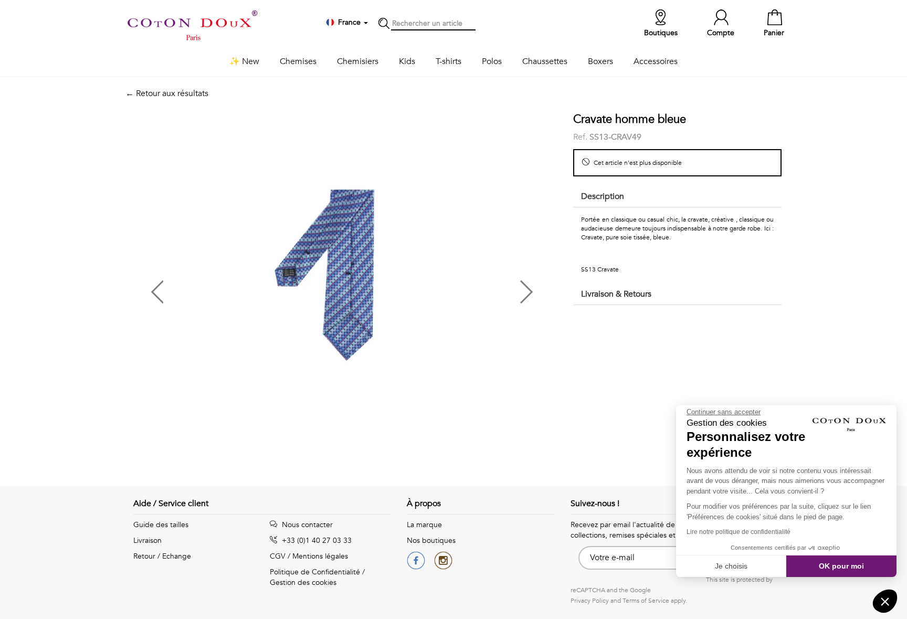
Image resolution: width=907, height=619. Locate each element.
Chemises (298, 61)
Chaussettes (544, 61)
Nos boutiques (431, 540)
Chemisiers (357, 61)
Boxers (600, 61)
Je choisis (731, 566)
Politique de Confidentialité (315, 572)
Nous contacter (306, 525)
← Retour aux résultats (166, 93)
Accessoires (656, 61)
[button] (233, 288)
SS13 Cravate (600, 269)
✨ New (244, 61)
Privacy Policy (590, 600)
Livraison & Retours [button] (616, 294)
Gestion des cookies (303, 582)
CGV (278, 556)
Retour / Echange (162, 556)
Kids (407, 61)
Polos (492, 61)
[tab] (677, 197)
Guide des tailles (160, 525)
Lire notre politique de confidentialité (738, 532)
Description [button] (602, 196)
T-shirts (448, 61)
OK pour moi (841, 566)
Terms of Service (646, 600)
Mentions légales (320, 556)
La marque (424, 525)
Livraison (147, 540)
